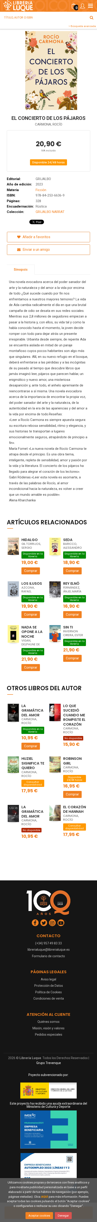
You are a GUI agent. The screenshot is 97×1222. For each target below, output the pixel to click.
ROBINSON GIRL (72, 761)
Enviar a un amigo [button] (36, 249)
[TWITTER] (43, 922)
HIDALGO (29, 539)
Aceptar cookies (39, 1215)
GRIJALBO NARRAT (50, 212)
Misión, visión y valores (48, 1028)
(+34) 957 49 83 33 (48, 943)
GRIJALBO (43, 179)
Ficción (41, 190)
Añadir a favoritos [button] (36, 237)
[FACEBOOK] (35, 922)
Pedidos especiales (48, 1034)
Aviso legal (48, 979)
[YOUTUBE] (61, 922)
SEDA (67, 539)
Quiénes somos (48, 1021)
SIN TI (68, 627)
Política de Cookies (48, 992)
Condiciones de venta (48, 998)
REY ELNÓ (71, 583)
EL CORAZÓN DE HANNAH (74, 809)
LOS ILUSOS (31, 583)
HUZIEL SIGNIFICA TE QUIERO (32, 763)
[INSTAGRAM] (52, 922)
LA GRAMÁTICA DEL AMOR (32, 710)
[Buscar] (91, 17)
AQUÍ (44, 1196)
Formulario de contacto (48, 956)
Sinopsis (21, 269)
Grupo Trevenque (48, 1063)
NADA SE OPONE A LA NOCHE (31, 632)
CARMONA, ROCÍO (48, 124)
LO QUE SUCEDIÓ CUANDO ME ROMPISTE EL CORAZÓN (74, 715)
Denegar (63, 1215)
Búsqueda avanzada (83, 26)
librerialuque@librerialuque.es (49, 949)
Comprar (30, 571)
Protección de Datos (48, 985)
